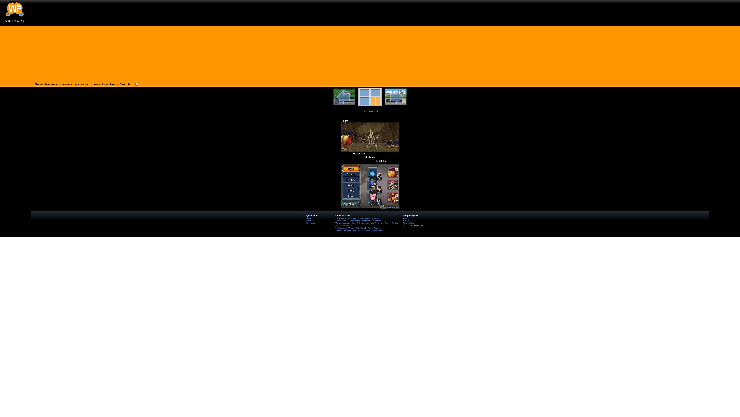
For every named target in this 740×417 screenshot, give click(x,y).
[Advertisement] (370, 53)
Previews (65, 84)
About (405, 218)
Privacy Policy (408, 223)
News (308, 218)
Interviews (81, 84)
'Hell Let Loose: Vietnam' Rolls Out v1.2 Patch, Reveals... (358, 228)
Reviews (51, 84)
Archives (309, 221)
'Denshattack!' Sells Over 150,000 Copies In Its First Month (359, 218)
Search (125, 84)
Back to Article (370, 111)
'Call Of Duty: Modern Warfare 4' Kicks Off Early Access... (359, 221)
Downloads (110, 84)
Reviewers (310, 223)
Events (95, 84)
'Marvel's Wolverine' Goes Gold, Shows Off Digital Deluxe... (359, 231)
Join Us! (406, 221)
